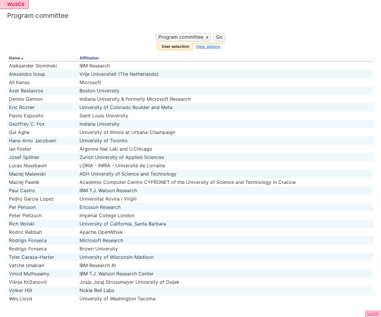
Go (219, 37)
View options (208, 46)
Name (14, 58)
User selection (175, 46)
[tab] (175, 47)
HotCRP (373, 314)
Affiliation (89, 58)
